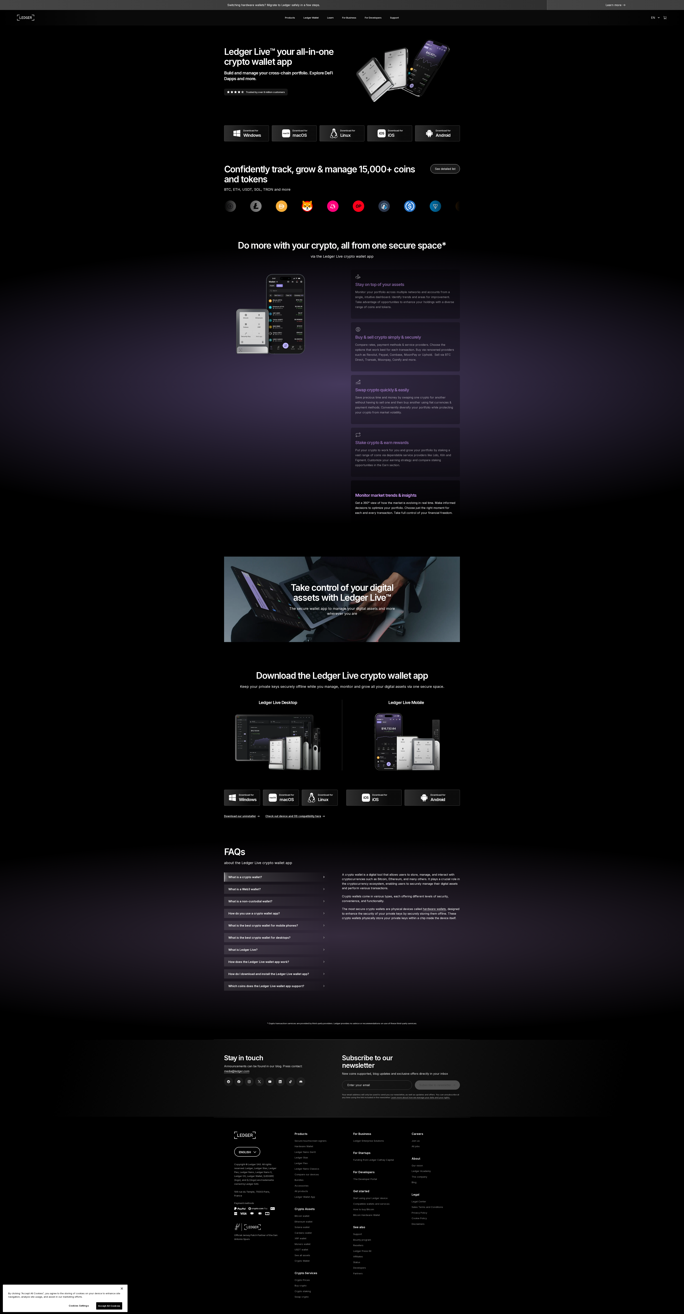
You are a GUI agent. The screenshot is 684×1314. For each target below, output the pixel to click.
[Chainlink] (298, 206)
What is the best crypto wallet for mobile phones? (263, 925)
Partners (358, 1273)
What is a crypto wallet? (245, 877)
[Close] (122, 1288)
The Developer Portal (365, 1179)
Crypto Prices (302, 1280)
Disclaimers (418, 1223)
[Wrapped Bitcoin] (375, 206)
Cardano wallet (303, 1232)
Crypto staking (303, 1291)
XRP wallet (300, 1238)
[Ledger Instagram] (249, 1081)
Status (356, 1262)
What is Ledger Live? (243, 949)
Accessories (302, 1185)
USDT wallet (301, 1249)
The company (419, 1176)
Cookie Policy (419, 1218)
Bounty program (362, 1239)
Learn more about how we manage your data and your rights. (420, 1097)
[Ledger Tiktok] (290, 1081)
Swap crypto (302, 1296)
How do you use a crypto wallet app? (254, 913)
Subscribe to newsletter (435, 1085)
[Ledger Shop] (665, 18)
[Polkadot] (349, 206)
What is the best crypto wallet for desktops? (259, 937)
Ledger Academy (421, 1171)
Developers (359, 1267)
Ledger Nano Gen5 (305, 1152)
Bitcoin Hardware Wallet (366, 1215)
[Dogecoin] (272, 206)
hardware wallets (434, 909)
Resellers (358, 1245)
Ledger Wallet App (305, 1196)
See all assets (302, 1255)
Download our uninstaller (240, 816)
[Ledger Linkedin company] (280, 1081)
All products (301, 1191)
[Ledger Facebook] (238, 1081)
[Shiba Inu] (452, 206)
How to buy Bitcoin (363, 1209)
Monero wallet (302, 1244)
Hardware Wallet (304, 1146)
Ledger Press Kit (362, 1251)
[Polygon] (323, 206)
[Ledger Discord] (300, 1081)
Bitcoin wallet (302, 1215)
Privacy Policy (419, 1212)
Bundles (299, 1180)
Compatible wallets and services (371, 1203)
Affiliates (358, 1256)
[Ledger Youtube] (269, 1081)
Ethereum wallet (303, 1221)
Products (290, 17)
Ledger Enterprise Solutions (368, 1140)
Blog (414, 1182)
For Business (349, 17)
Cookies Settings (79, 1305)
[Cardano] (246, 206)
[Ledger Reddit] (228, 1081)
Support (394, 17)
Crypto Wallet (302, 1260)
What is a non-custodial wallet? (250, 901)
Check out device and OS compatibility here (293, 816)
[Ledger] (25, 17)
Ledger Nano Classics (307, 1168)
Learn (330, 17)
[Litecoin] (400, 206)
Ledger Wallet (311, 17)
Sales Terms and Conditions (427, 1207)
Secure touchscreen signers (311, 1140)
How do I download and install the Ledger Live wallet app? (268, 974)
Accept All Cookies (109, 1305)
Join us (416, 1140)
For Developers (373, 17)
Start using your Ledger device (370, 1198)
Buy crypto (301, 1285)
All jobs (416, 1146)
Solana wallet (302, 1227)
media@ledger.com (236, 1071)
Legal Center (419, 1201)
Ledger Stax (301, 1157)
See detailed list (445, 169)
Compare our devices (307, 1174)
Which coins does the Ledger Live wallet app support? (266, 986)
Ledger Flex (301, 1163)
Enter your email (358, 1085)
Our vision (417, 1165)
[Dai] (426, 206)
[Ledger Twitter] (259, 1081)
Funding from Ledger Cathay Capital (373, 1159)
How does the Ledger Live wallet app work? (258, 962)
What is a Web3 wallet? (244, 889)
